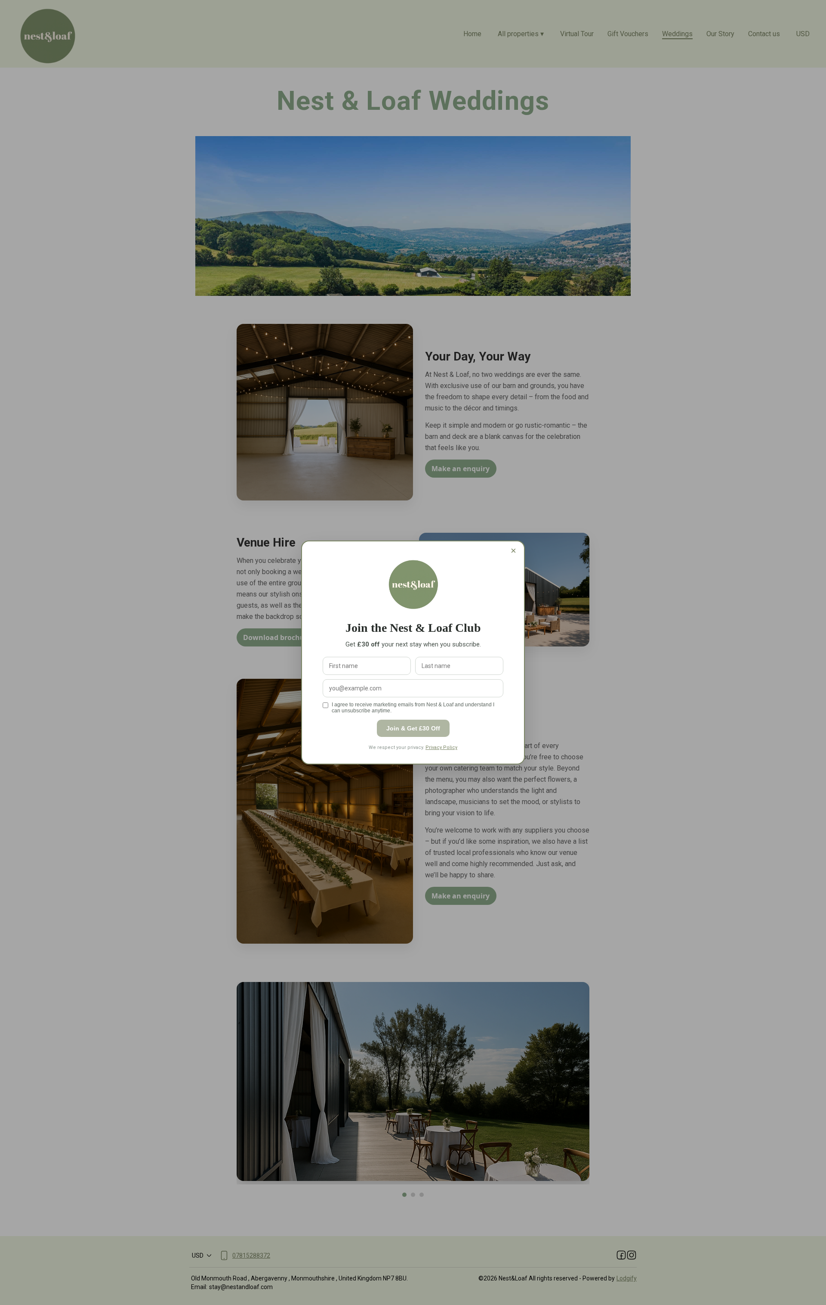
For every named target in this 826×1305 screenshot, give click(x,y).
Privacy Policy (441, 747)
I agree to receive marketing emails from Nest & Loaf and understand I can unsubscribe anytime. (413, 708)
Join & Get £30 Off (413, 728)
